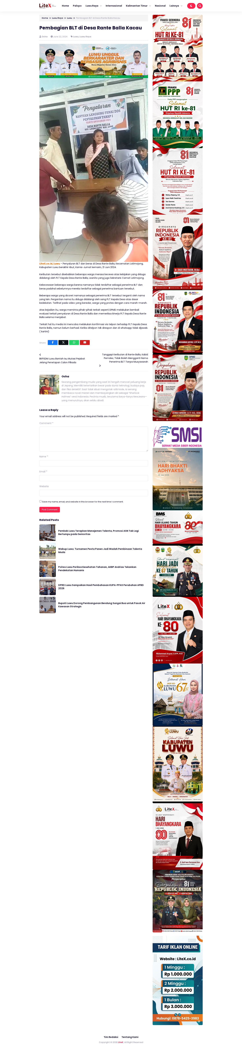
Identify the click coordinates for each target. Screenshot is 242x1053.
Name (43, 456)
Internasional (114, 5)
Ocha (45, 36)
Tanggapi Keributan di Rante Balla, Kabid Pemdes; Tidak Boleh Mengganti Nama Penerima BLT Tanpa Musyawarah (125, 358)
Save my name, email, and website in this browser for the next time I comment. (82, 501)
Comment (46, 423)
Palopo (77, 5)
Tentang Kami (129, 1037)
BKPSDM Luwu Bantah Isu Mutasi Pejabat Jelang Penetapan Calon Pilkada (62, 360)
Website (44, 486)
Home (65, 5)
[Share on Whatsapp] (74, 342)
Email (43, 471)
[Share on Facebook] (53, 342)
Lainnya (174, 5)
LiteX (120, 1042)
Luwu (76, 36)
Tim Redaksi (111, 1037)
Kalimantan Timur (137, 5)
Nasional (160, 5)
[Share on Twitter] (63, 342)
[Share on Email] (85, 342)
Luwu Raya (92, 5)
